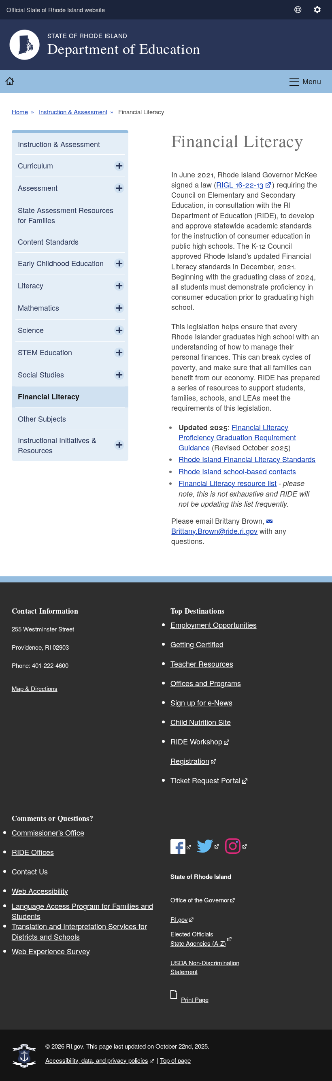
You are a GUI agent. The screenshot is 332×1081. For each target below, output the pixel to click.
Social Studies (41, 374)
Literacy (30, 285)
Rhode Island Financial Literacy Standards (247, 459)
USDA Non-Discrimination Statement (204, 967)
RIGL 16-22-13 (240, 184)
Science (31, 329)
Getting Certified (196, 644)
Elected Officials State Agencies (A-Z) (198, 938)
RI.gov (179, 919)
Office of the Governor (199, 900)
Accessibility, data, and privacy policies (96, 1060)
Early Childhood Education (61, 263)
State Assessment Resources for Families (65, 215)
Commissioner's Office (48, 832)
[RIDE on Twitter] (208, 846)
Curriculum (35, 165)
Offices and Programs (205, 683)
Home (20, 112)
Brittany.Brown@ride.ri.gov (214, 530)
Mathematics (38, 307)
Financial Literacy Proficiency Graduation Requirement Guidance (237, 437)
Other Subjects (42, 418)
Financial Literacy (48, 396)
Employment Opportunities (213, 624)
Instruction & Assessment (73, 112)
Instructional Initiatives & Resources (57, 445)
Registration (189, 760)
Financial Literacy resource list (228, 483)
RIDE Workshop (196, 741)
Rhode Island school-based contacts (237, 471)
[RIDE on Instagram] (236, 846)
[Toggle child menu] (119, 166)
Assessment (37, 187)
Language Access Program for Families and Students (82, 911)
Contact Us (30, 871)
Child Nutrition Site (200, 721)
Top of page (175, 1060)
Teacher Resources (201, 663)
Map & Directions (34, 688)
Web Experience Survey (51, 951)
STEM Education (45, 352)
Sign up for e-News (201, 702)
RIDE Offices (33, 851)
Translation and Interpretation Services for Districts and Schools (79, 931)
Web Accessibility (40, 890)
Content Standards (48, 241)
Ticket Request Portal (205, 780)
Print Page (195, 999)
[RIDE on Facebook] (181, 846)
